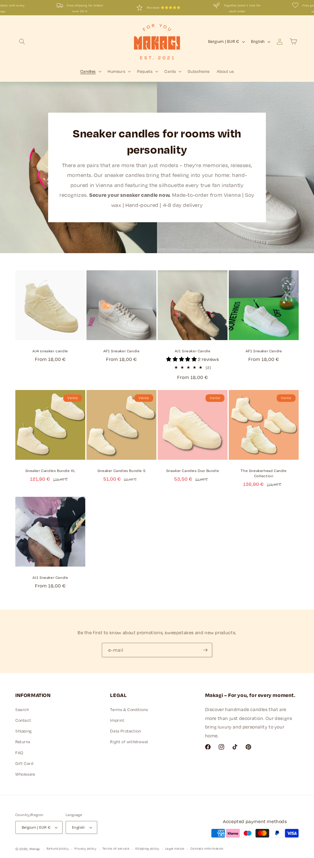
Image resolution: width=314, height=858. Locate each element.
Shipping (23, 731)
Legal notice (175, 848)
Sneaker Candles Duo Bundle (192, 470)
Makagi (34, 849)
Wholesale (25, 774)
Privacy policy (86, 848)
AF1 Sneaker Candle (121, 350)
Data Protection (125, 731)
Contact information (207, 848)
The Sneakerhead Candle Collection (263, 473)
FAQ (19, 752)
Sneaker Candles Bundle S (121, 470)
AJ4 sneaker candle (50, 350)
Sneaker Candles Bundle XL (50, 470)
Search (22, 709)
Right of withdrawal (129, 741)
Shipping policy (147, 848)
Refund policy (58, 848)
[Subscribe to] (205, 650)
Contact (23, 720)
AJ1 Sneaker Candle (193, 350)
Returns (22, 741)
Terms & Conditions (129, 709)
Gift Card (24, 763)
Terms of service (116, 848)
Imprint (117, 720)
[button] (22, 41)
